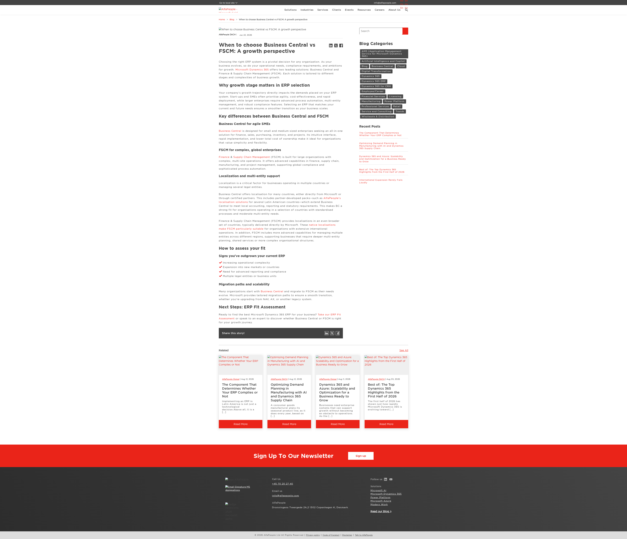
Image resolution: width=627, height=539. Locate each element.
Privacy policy (313, 535)
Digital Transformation (376, 71)
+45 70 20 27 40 (282, 483)
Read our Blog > (381, 511)
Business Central (230, 130)
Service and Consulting (377, 111)
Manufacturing (371, 101)
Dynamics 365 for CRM (376, 86)
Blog (232, 19)
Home (222, 19)
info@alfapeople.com (385, 3)
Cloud (401, 66)
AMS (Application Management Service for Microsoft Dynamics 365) (382, 54)
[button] (405, 10)
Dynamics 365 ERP (374, 81)
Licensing (395, 96)
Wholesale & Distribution (378, 116)
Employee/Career (373, 91)
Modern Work (379, 504)
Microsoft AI (378, 490)
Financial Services (373, 96)
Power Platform (394, 101)
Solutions (290, 9)
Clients (336, 9)
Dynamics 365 (371, 76)
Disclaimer (347, 535)
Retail (397, 106)
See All (403, 350)
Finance (225, 157)
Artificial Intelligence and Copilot (383, 61)
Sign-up (361, 455)
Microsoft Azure (380, 501)
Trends (400, 111)
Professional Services (375, 106)
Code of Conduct (331, 535)
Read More (241, 424)
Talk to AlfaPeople (364, 535)
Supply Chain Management (251, 157)
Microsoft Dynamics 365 (252, 69)
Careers (380, 9)
